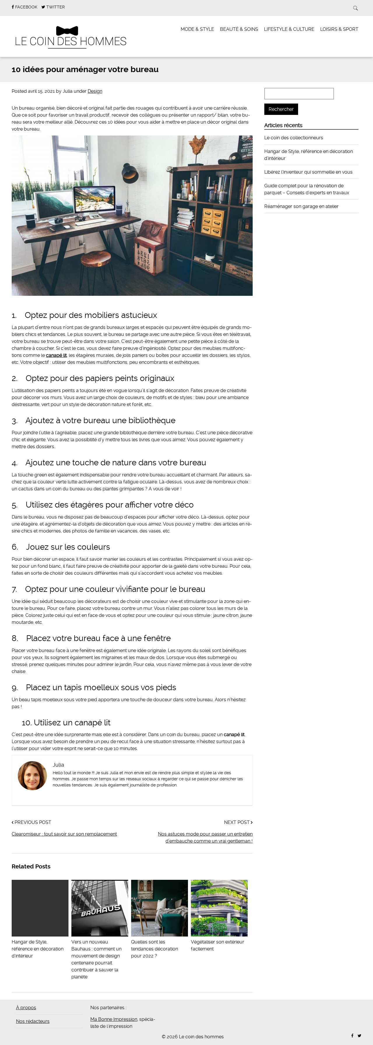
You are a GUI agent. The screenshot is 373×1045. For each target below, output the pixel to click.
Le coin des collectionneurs (293, 137)
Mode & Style (197, 29)
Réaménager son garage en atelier (301, 206)
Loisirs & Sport (339, 29)
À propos (26, 1007)
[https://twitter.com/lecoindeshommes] (359, 1036)
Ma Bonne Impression (113, 1019)
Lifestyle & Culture (289, 29)
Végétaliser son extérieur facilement (217, 945)
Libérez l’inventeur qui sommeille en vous (308, 172)
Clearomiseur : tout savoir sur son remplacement (64, 834)
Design (95, 91)
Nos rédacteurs (33, 1021)
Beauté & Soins (239, 29)
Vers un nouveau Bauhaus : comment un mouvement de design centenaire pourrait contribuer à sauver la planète (96, 959)
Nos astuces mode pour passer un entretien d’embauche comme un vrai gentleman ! (205, 837)
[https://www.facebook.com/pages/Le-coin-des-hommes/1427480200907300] (352, 1036)
